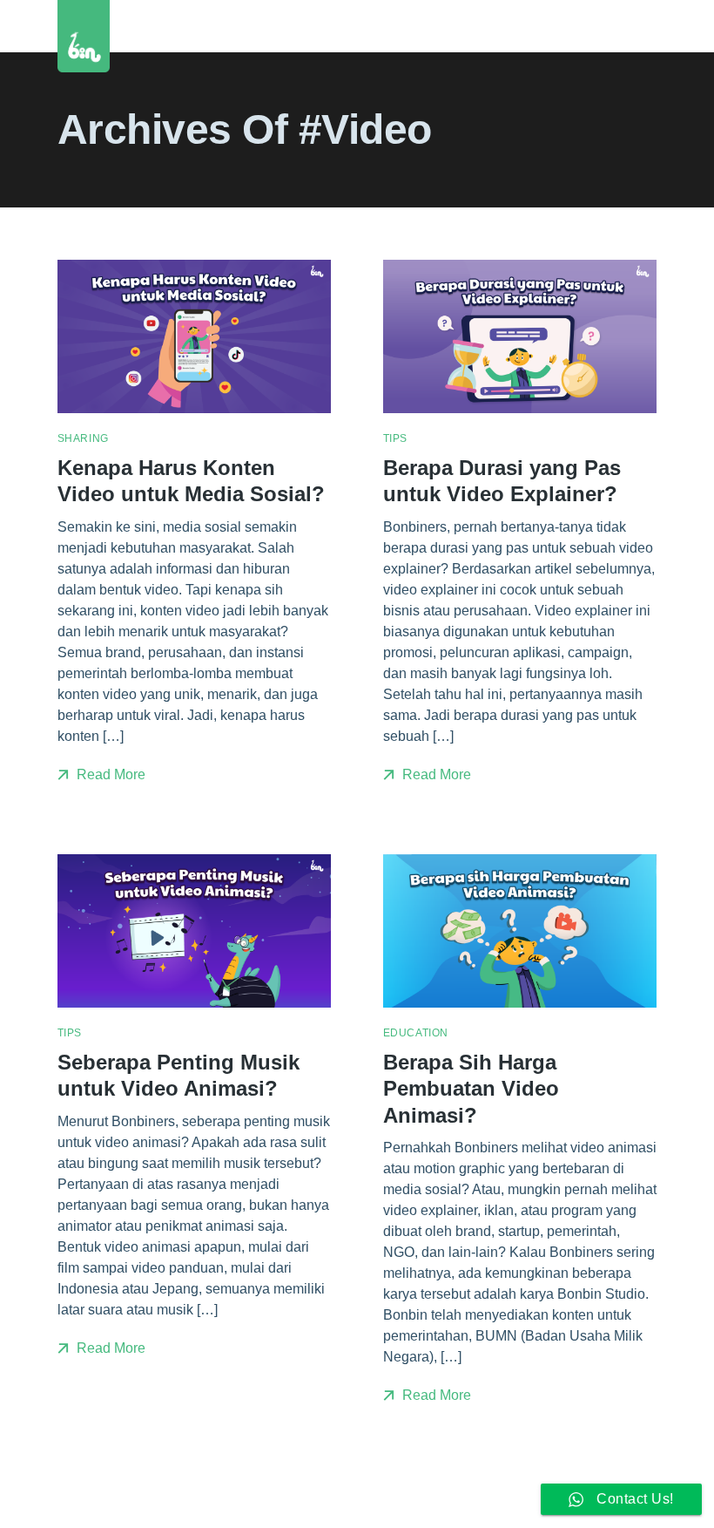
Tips (395, 438)
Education (415, 1033)
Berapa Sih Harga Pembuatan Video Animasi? (471, 1089)
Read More (109, 774)
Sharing (83, 438)
